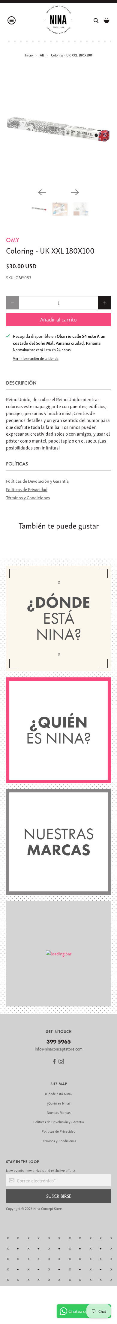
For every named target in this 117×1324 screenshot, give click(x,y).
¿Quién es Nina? (58, 1103)
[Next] (75, 192)
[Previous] (42, 192)
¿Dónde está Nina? (58, 1093)
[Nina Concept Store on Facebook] (54, 1062)
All (42, 54)
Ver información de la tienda (35, 358)
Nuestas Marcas (58, 1112)
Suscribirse (58, 1196)
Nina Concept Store (47, 1208)
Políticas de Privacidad (26, 489)
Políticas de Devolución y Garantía (37, 480)
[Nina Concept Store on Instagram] (61, 1062)
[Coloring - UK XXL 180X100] (58, 130)
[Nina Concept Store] (59, 20)
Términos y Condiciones (28, 497)
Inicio (29, 54)
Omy (12, 240)
